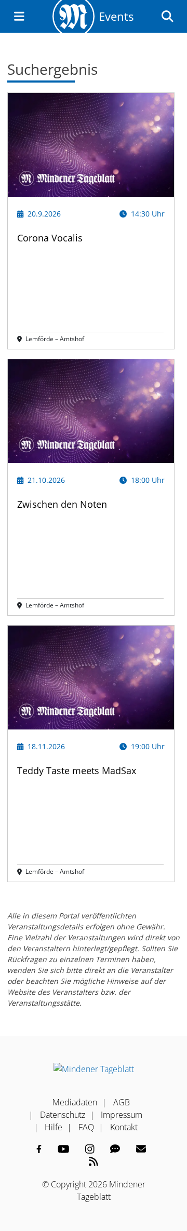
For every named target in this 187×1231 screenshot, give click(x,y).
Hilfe (53, 1127)
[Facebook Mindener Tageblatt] (39, 1149)
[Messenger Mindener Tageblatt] (115, 1149)
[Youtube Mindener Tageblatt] (64, 1149)
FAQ (86, 1127)
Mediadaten (74, 1102)
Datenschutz (62, 1114)
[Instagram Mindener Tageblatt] (90, 1149)
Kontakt (124, 1127)
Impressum (121, 1114)
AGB (121, 1102)
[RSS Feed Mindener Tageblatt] (93, 1161)
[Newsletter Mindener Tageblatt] (141, 1149)
